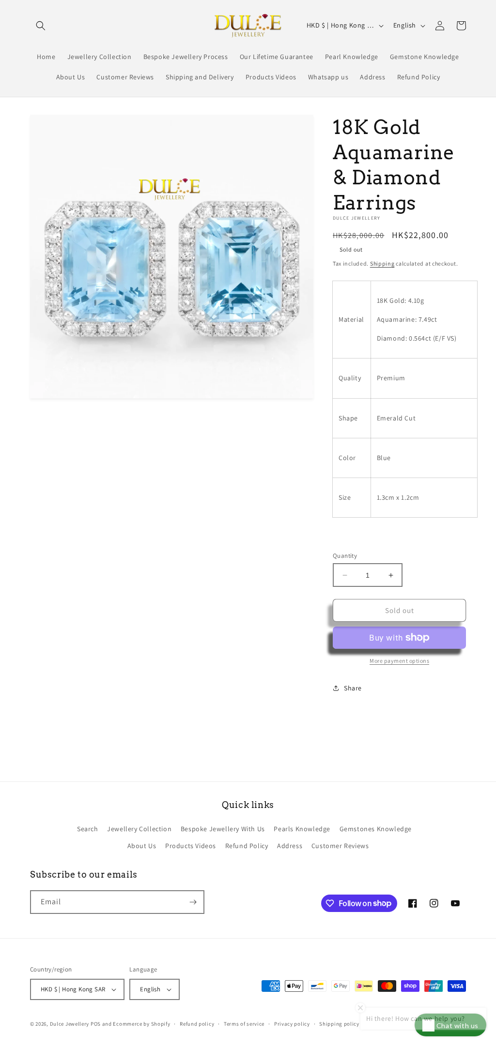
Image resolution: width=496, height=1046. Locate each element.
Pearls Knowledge (302, 828)
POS (96, 1023)
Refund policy (197, 1023)
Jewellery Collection (139, 828)
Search (87, 828)
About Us (141, 845)
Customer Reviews (340, 845)
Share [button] (353, 688)
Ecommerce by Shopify (141, 1023)
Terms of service (244, 1023)
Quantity (345, 556)
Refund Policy (246, 845)
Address (289, 845)
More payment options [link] (399, 660)
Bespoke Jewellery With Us (223, 828)
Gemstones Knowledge (376, 828)
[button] (40, 25)
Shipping (382, 263)
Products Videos (190, 845)
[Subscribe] (192, 902)
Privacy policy (292, 1023)
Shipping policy (339, 1023)
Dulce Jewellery (70, 1023)
